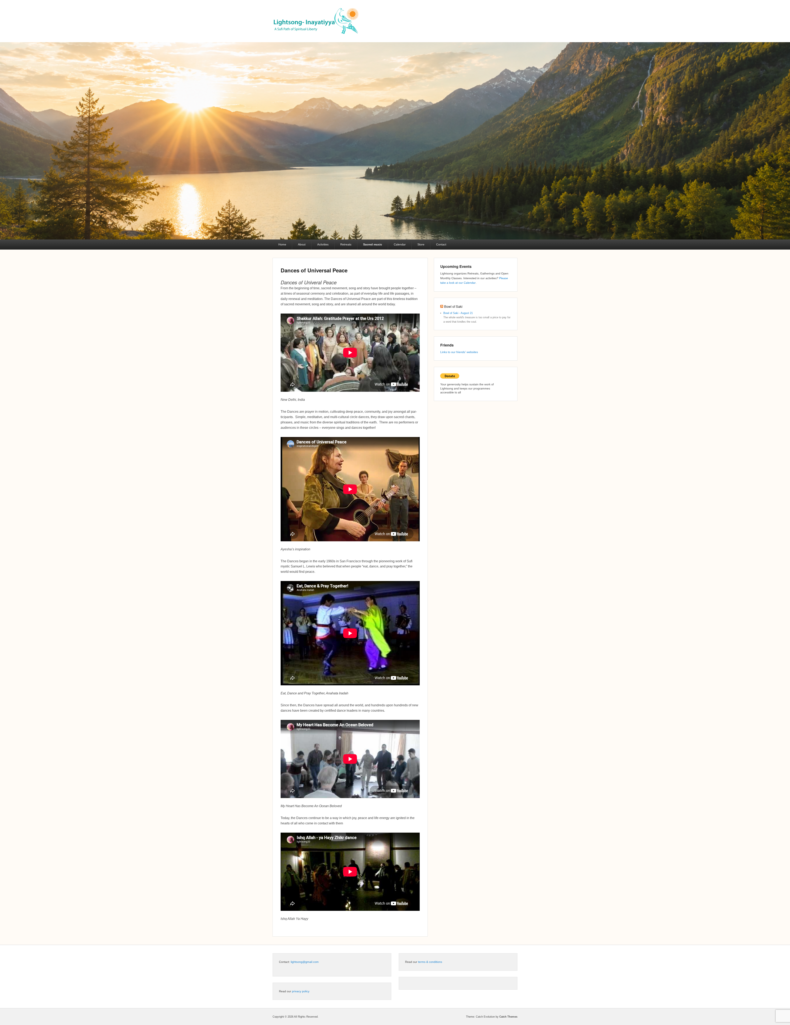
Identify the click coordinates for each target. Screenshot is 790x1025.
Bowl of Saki (453, 306)
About (302, 244)
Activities (323, 244)
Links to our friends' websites (459, 352)
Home (282, 244)
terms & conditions (430, 961)
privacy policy (300, 991)
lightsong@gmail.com (305, 961)
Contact (441, 244)
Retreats (345, 244)
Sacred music (372, 244)
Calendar (400, 244)
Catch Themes (508, 1016)
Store (420, 244)
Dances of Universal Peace (314, 270)
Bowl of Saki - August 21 (458, 313)
